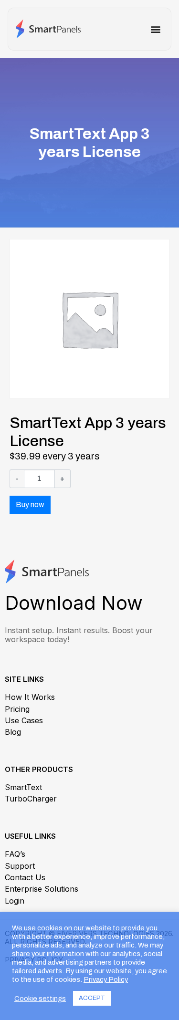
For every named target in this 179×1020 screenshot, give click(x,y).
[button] (155, 29)
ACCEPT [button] (92, 998)
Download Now (74, 602)
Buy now (30, 504)
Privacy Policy (106, 979)
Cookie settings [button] (40, 998)
